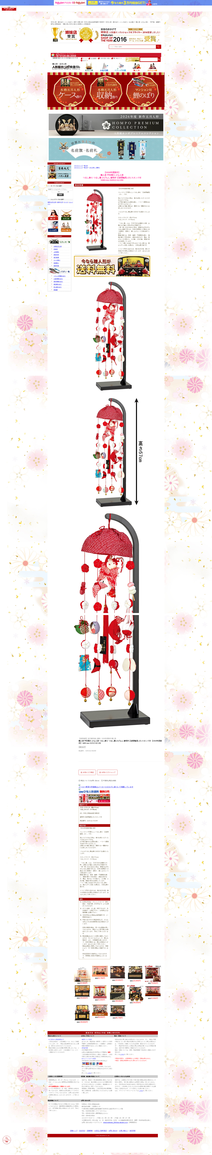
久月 (61, 202)
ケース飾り (57, 260)
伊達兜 (56, 249)
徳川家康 (56, 257)
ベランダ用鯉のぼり (60, 276)
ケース (66, 202)
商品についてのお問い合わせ (90, 780)
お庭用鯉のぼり (58, 279)
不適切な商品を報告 (109, 780)
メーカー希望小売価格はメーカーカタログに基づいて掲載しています (106, 787)
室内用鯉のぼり (58, 281)
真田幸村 (56, 254)
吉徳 (58, 202)
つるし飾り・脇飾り (94, 167)
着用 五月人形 (52, 202)
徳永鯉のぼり (58, 284)
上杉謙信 (56, 252)
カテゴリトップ (78, 165)
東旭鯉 (56, 290)
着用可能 (56, 266)
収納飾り (56, 263)
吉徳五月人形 (58, 246)
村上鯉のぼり (58, 287)
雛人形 (86, 165)
